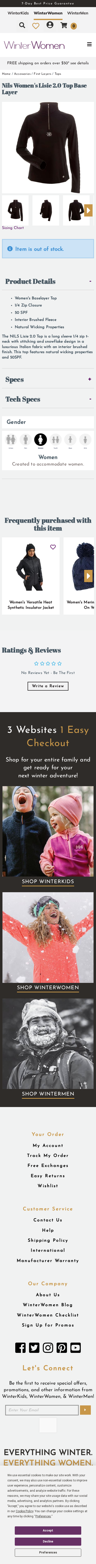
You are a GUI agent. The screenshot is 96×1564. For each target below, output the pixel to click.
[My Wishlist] (35, 26)
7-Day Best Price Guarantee (48, 3)
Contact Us (48, 1220)
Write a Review (48, 686)
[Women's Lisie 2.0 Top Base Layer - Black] (15, 208)
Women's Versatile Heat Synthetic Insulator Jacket (31, 605)
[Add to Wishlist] (52, 545)
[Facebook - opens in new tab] (20, 1349)
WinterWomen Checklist (48, 1315)
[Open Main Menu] (80, 45)
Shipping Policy (48, 1240)
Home (6, 74)
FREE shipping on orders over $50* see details (48, 63)
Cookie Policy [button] (24, 1511)
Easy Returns (48, 1176)
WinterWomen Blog (48, 1305)
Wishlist (48, 1186)
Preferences (48, 1552)
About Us (48, 1295)
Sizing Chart (13, 228)
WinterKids (18, 13)
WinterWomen (48, 13)
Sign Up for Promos (48, 1325)
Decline (48, 1541)
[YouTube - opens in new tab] (75, 1349)
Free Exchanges (48, 1166)
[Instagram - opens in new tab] (48, 1349)
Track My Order (48, 1156)
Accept (48, 1530)
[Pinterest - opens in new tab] (62, 1349)
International (48, 1251)
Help (48, 1230)
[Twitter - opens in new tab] (34, 1349)
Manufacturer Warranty (48, 1261)
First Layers (42, 74)
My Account (48, 1146)
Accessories (22, 74)
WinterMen (77, 13)
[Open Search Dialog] (22, 26)
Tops (58, 74)
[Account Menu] (50, 26)
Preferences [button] (43, 1516)
